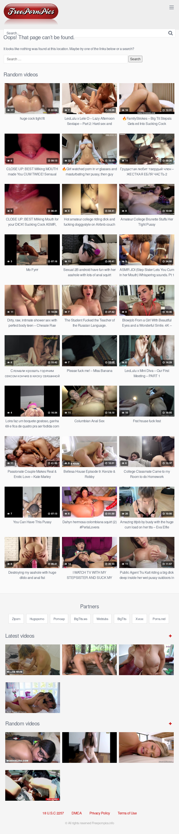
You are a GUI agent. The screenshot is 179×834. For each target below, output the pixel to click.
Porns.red (159, 618)
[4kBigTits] (31, 14)
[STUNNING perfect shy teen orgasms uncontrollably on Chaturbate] (89, 747)
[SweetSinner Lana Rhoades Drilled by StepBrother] (32, 697)
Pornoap (59, 618)
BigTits (121, 618)
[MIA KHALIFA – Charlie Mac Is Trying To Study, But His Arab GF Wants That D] (32, 747)
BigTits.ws (80, 618)
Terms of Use (127, 813)
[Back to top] (167, 820)
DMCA (77, 813)
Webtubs (102, 618)
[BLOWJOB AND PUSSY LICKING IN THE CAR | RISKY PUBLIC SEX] (32, 785)
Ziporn (16, 618)
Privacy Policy (100, 813)
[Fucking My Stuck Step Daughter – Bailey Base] (146, 659)
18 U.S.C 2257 (53, 813)
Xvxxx (139, 618)
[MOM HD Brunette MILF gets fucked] (89, 659)
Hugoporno (37, 618)
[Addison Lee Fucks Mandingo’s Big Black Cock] (146, 747)
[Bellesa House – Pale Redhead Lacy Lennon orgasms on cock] (32, 659)
